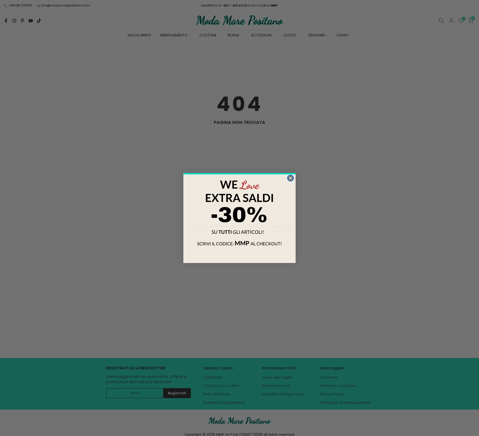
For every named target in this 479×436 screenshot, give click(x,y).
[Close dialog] (290, 178)
